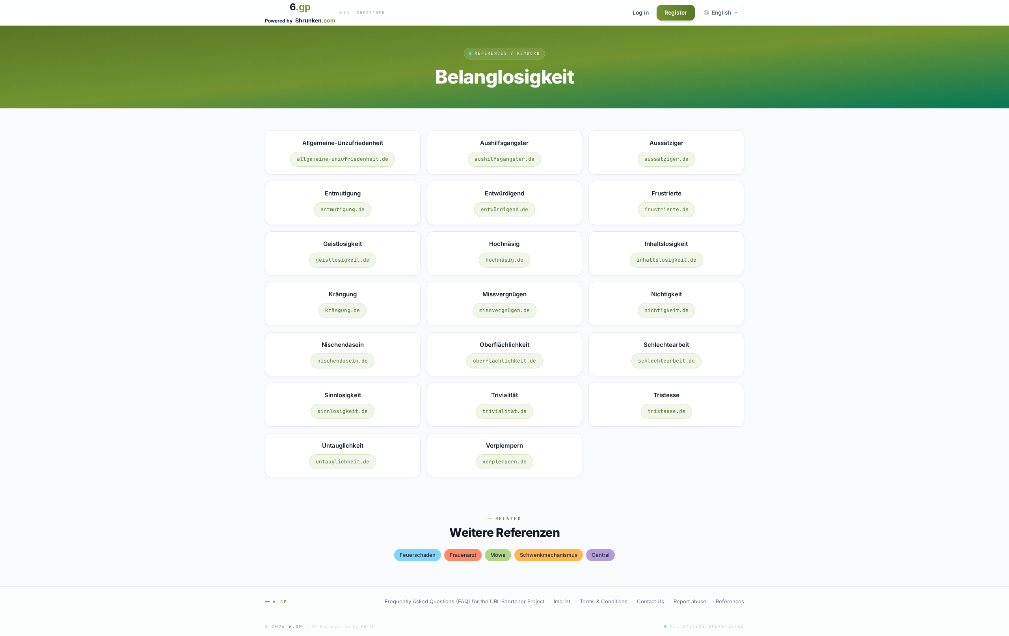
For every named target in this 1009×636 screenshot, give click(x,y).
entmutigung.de (342, 209)
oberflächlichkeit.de (504, 360)
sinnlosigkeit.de (342, 411)
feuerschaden (418, 555)
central (600, 555)
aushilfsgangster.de (504, 159)
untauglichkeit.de (342, 461)
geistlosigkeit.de (342, 260)
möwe (498, 555)
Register (676, 12)
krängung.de (342, 310)
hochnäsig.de (504, 260)
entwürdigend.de (504, 209)
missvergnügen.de (504, 310)
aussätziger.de (666, 159)
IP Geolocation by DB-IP (343, 626)
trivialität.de (504, 411)
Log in (641, 12)
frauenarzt (463, 555)
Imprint (562, 601)
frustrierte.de (666, 209)
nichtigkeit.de (666, 310)
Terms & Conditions (603, 601)
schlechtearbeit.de (666, 360)
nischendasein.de (342, 360)
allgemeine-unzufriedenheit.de (342, 159)
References (730, 601)
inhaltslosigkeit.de (666, 260)
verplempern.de (504, 461)
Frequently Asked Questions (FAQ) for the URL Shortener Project (464, 601)
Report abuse (690, 601)
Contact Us (650, 601)
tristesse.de (666, 411)
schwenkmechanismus (548, 555)
